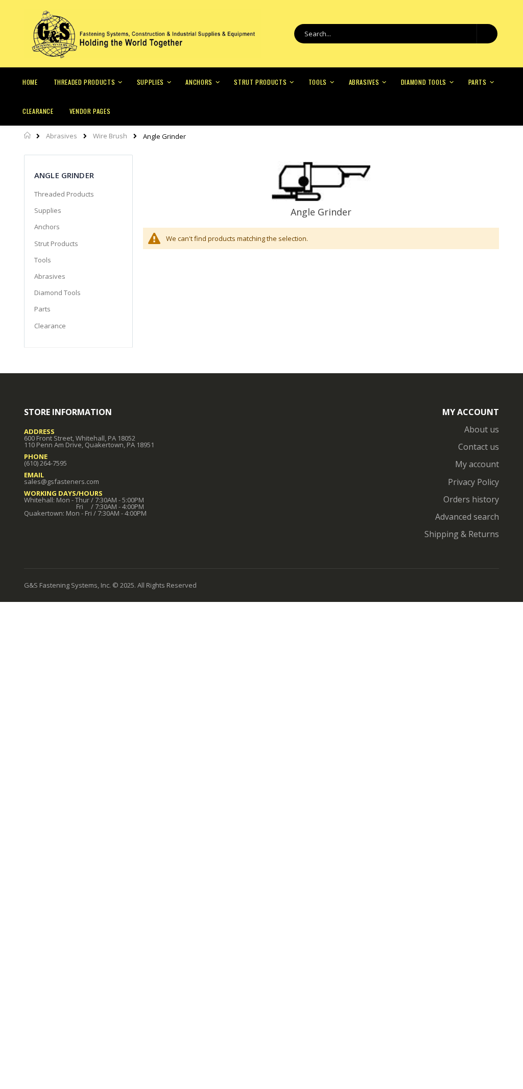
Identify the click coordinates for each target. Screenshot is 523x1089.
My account (477, 464)
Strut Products (56, 243)
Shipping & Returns (461, 534)
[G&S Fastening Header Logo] (143, 34)
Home (28, 135)
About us (481, 429)
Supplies (47, 210)
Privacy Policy (473, 482)
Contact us (478, 446)
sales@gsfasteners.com (61, 481)
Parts (42, 308)
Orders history (471, 499)
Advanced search (467, 516)
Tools (42, 259)
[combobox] (396, 33)
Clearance (50, 325)
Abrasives (61, 136)
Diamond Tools (57, 292)
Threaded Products (64, 194)
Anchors (47, 226)
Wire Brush (110, 136)
